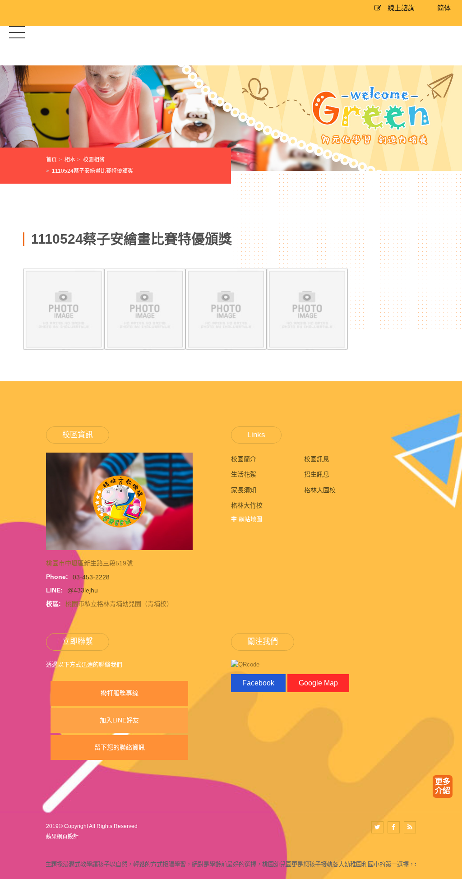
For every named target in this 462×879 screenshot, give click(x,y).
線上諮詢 (400, 8)
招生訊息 (316, 474)
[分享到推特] (377, 827)
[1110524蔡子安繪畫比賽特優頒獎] (63, 344)
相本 (70, 160)
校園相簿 (94, 160)
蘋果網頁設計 (62, 836)
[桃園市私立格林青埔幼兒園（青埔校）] (119, 500)
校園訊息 (316, 459)
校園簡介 (243, 459)
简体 (444, 8)
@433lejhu (82, 590)
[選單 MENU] (17, 32)
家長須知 (243, 490)
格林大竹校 (247, 505)
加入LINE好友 (119, 720)
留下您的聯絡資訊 (119, 747)
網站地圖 (250, 519)
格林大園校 (320, 490)
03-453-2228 (91, 576)
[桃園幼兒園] (231, 117)
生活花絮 (243, 474)
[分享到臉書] (394, 827)
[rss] (410, 827)
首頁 (51, 160)
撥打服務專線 (120, 693)
